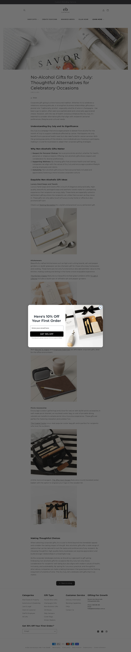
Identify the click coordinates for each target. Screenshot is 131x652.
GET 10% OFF (46, 334)
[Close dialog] (100, 307)
